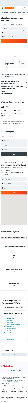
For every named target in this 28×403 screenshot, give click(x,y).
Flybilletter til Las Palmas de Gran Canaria (13, 324)
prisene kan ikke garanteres (12, 381)
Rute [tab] (3, 136)
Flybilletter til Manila (8, 333)
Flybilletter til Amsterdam (10, 328)
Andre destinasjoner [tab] (8, 307)
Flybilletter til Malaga (9, 339)
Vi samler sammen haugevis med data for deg (13, 388)
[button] (2, 8)
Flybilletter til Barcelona (9, 337)
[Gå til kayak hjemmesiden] (9, 8)
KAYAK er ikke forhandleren (9, 386)
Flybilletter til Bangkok (9, 318)
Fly (7, 370)
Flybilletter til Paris (8, 335)
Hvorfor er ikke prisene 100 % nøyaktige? (12, 391)
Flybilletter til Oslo (8, 320)
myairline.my (14, 283)
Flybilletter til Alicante (9, 326)
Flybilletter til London (9, 322)
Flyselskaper (12, 370)
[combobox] (15, 141)
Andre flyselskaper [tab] (21, 307)
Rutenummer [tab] (10, 136)
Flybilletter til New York (9, 330)
